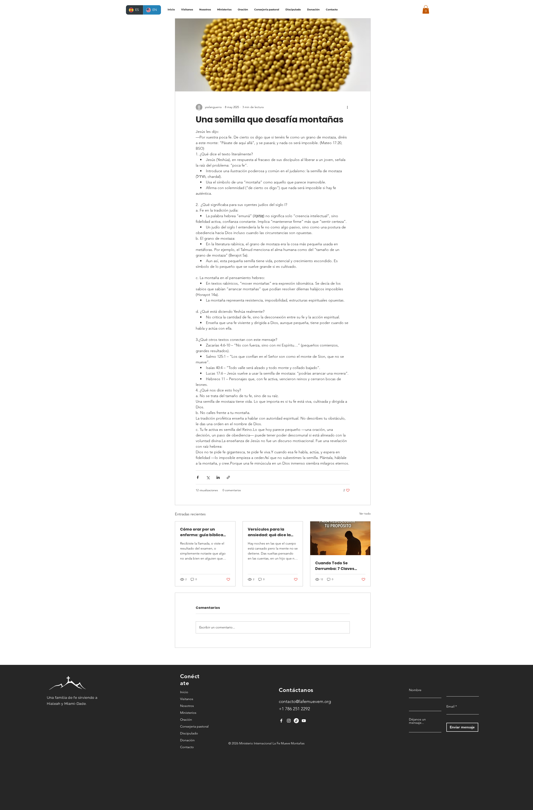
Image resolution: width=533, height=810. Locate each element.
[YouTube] (303, 720)
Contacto (187, 747)
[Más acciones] (347, 107)
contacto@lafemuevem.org (305, 701)
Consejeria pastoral (190, 726)
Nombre (415, 690)
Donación (187, 740)
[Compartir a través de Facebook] (198, 477)
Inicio (184, 692)
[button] (425, 9)
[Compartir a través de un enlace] (228, 477)
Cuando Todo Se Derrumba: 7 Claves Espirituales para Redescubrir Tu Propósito (334, 565)
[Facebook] (281, 720)
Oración (186, 720)
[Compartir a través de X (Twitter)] (208, 477)
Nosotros (187, 706)
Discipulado (189, 733)
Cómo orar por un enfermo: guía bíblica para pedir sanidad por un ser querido (203, 532)
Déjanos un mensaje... (417, 721)
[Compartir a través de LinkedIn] (218, 477)
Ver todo (365, 513)
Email (450, 706)
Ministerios (188, 713)
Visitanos (186, 699)
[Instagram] (288, 720)
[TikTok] (296, 720)
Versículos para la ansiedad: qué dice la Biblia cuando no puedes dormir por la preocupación (272, 532)
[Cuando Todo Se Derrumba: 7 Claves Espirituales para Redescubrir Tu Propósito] (340, 538)
